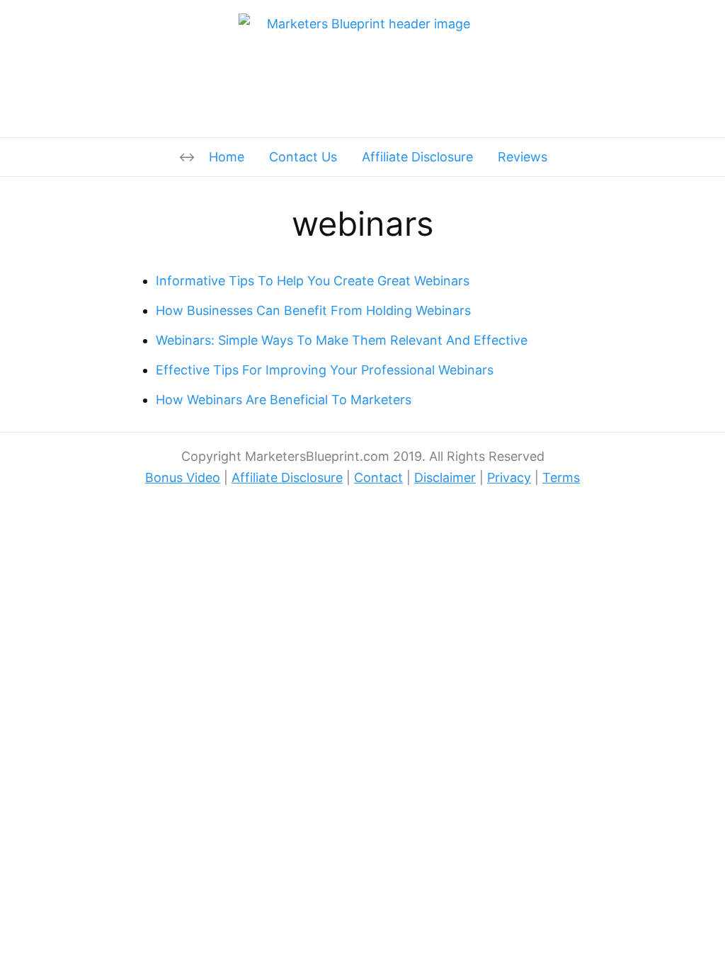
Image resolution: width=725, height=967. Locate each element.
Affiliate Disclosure (417, 156)
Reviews (522, 156)
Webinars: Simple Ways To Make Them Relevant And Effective (341, 340)
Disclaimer (445, 477)
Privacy (509, 477)
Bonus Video (182, 477)
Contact (378, 477)
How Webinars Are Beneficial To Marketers (283, 399)
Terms (561, 477)
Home (226, 156)
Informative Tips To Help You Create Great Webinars (312, 280)
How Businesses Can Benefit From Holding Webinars (313, 310)
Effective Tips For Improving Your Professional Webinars (324, 369)
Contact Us (303, 156)
